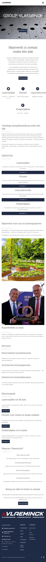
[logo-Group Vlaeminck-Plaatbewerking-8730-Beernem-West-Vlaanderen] (6, 2)
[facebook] (41, 557)
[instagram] (43, 557)
